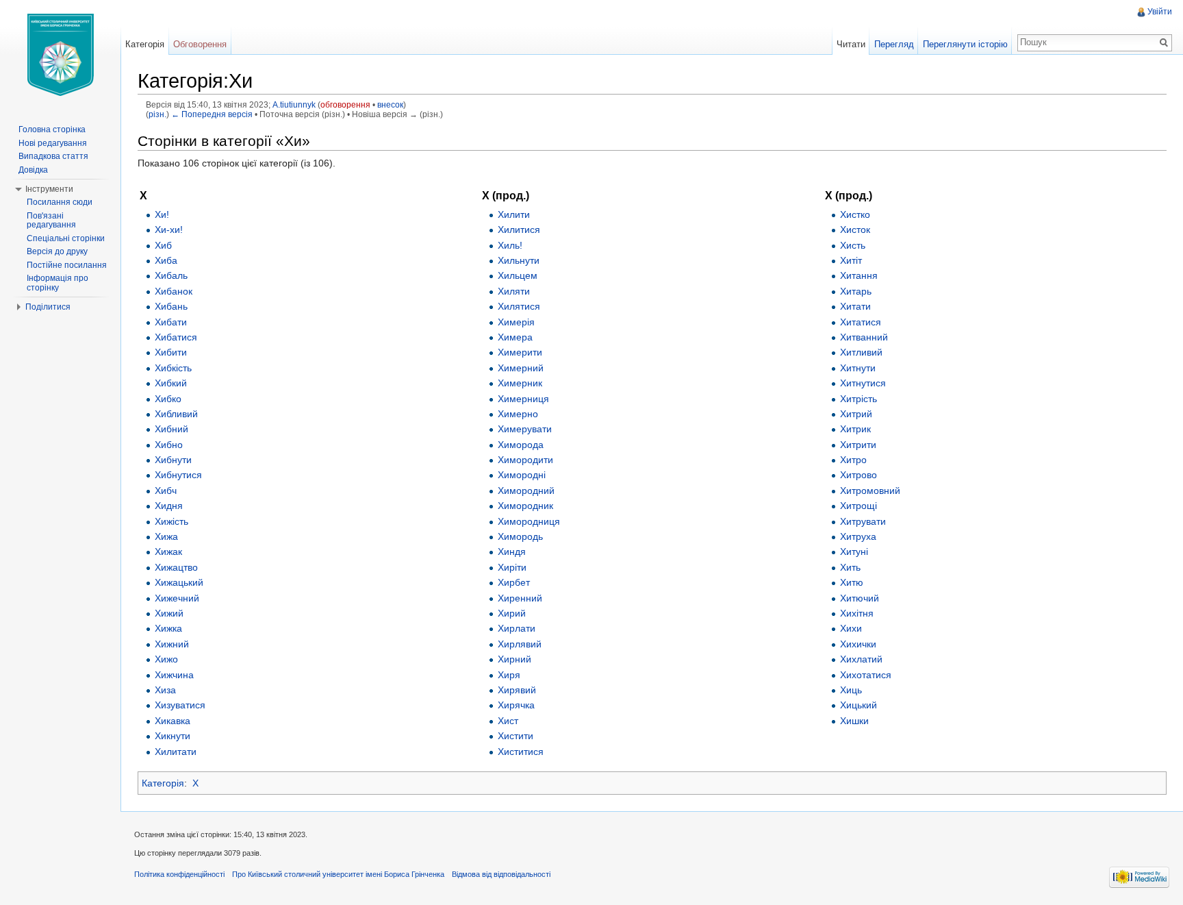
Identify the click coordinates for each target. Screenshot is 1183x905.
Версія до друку (57, 251)
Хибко (168, 398)
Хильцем (517, 275)
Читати (851, 44)
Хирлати (516, 628)
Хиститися (521, 751)
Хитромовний (870, 490)
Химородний (526, 490)
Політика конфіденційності (179, 874)
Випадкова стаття (53, 156)
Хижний (172, 644)
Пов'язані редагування (51, 220)
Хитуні (854, 551)
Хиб (163, 245)
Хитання (859, 275)
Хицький (858, 704)
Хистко (855, 214)
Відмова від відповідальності (501, 874)
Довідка (33, 170)
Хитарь (856, 291)
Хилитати (175, 751)
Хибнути (173, 459)
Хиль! (510, 245)
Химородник (525, 505)
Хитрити (858, 444)
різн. (157, 114)
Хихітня (857, 613)
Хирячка (516, 704)
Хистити (515, 735)
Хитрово (858, 474)
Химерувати (525, 428)
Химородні (522, 474)
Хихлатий (861, 659)
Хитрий (856, 413)
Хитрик (855, 428)
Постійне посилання (67, 265)
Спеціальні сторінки (66, 238)
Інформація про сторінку (57, 283)
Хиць (851, 689)
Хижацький (179, 582)
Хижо (166, 659)
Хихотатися (865, 674)
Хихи (851, 628)
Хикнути (172, 735)
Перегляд (894, 44)
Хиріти (512, 567)
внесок (390, 104)
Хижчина (174, 674)
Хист (508, 720)
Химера (515, 337)
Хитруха (858, 536)
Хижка (168, 628)
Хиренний (520, 598)
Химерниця (523, 398)
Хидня (169, 505)
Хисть (852, 245)
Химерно (518, 413)
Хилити (514, 214)
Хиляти (514, 291)
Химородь (520, 536)
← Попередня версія (212, 114)
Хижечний (177, 598)
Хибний (171, 428)
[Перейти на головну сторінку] (60, 55)
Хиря (509, 674)
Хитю (851, 582)
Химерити (520, 352)
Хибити (171, 352)
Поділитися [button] (48, 307)
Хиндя (512, 551)
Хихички (858, 644)
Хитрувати (863, 521)
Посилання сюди (59, 202)
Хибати (171, 322)
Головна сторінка (52, 129)
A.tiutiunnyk (294, 104)
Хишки (854, 720)
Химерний (521, 367)
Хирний (514, 659)
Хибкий (171, 382)
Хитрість (858, 398)
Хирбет (514, 582)
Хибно (169, 444)
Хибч (166, 490)
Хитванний (864, 337)
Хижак (168, 551)
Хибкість (173, 367)
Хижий (169, 613)
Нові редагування (52, 143)
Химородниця (529, 521)
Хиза (165, 689)
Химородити (525, 459)
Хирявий (517, 689)
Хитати (855, 306)
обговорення (345, 104)
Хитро (853, 459)
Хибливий (176, 413)
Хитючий (859, 598)
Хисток (855, 229)
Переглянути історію (965, 44)
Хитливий (861, 352)
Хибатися (176, 337)
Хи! (162, 214)
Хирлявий (520, 644)
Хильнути (518, 260)
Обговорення (200, 44)
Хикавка (172, 720)
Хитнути (858, 367)
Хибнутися (178, 474)
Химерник (520, 382)
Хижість (171, 521)
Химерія (516, 322)
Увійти (1159, 11)
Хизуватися (180, 704)
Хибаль (171, 275)
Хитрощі (858, 505)
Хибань (171, 306)
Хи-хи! (169, 229)
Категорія (163, 783)
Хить (850, 567)
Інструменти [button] (49, 189)
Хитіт (851, 260)
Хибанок (173, 291)
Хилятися (519, 306)
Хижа (166, 536)
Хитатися (860, 322)
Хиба (166, 260)
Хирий (512, 613)
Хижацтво (176, 567)
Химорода (521, 444)
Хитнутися (863, 382)
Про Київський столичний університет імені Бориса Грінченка (338, 874)
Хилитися (519, 229)
